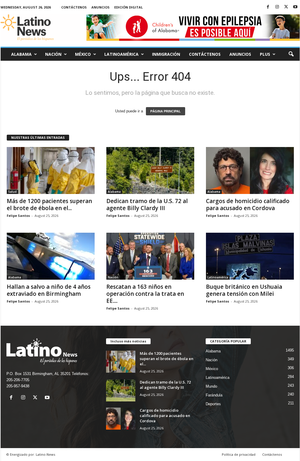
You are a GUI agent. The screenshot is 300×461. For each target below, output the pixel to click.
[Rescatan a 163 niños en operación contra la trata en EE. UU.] (150, 256)
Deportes (213, 404)
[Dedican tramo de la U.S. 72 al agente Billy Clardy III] (150, 170)
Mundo (211, 386)
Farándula (214, 395)
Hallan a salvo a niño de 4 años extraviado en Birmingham (49, 290)
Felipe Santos (18, 215)
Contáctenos (74, 7)
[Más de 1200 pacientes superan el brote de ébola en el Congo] (51, 170)
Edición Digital (128, 7)
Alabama (21, 54)
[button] (290, 54)
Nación (53, 54)
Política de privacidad (238, 454)
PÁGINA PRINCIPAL (165, 111)
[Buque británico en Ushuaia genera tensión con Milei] (250, 256)
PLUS (265, 54)
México (83, 54)
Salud (12, 192)
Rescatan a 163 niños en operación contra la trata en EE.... (145, 294)
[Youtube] (295, 7)
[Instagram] (277, 7)
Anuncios (100, 7)
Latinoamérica (121, 54)
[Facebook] (268, 7)
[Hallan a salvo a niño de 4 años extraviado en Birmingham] (51, 256)
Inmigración (166, 54)
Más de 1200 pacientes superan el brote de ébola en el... (49, 204)
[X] (286, 7)
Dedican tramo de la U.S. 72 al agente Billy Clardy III (147, 204)
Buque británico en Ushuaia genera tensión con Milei (244, 290)
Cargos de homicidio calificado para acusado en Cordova (247, 204)
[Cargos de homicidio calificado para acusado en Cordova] (250, 170)
